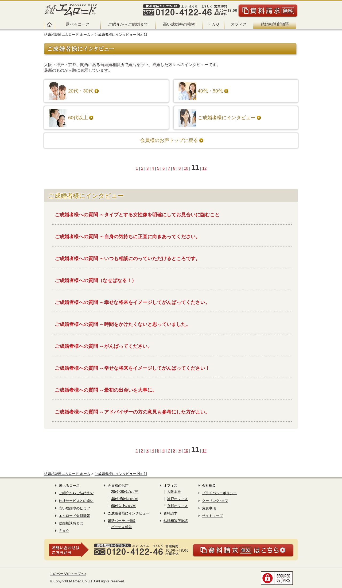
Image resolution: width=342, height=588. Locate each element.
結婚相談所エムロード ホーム (67, 35)
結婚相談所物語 (275, 24)
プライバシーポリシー (219, 493)
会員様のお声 (118, 485)
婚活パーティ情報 (121, 521)
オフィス (239, 24)
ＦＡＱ (213, 24)
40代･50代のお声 (124, 499)
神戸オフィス (177, 499)
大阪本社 (174, 492)
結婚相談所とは (71, 523)
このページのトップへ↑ (68, 574)
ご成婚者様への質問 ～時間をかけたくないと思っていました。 (123, 324)
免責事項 (209, 508)
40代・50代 (210, 91)
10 (186, 168)
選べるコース (78, 24)
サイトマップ (212, 516)
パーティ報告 (121, 527)
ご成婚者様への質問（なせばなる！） (96, 280)
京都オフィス (177, 506)
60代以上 (78, 117)
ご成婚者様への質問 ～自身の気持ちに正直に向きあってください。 (127, 236)
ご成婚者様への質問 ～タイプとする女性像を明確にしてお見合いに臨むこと (137, 214)
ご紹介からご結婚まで (128, 24)
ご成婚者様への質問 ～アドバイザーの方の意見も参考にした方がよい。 (132, 412)
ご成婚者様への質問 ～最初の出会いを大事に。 (106, 390)
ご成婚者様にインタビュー (226, 117)
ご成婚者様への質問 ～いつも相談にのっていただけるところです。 (127, 258)
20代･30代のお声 (124, 492)
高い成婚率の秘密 (179, 24)
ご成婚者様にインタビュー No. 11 (121, 35)
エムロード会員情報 (74, 516)
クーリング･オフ (215, 501)
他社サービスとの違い (76, 501)
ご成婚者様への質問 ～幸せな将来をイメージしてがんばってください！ (132, 368)
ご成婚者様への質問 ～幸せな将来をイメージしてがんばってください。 (132, 302)
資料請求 (170, 513)
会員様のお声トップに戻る (169, 140)
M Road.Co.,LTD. (82, 581)
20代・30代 (80, 91)
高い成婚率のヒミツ (74, 508)
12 (204, 168)
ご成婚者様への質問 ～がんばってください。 (103, 346)
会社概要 (209, 485)
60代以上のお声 (123, 506)
